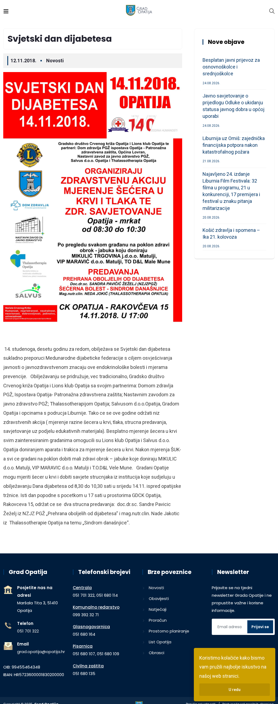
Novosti (55, 60)
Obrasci (156, 653)
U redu (235, 689)
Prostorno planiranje (169, 631)
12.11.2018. (23, 60)
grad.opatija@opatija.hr (41, 651)
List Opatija (160, 642)
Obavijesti (159, 598)
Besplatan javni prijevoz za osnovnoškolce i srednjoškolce (231, 66)
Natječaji (157, 609)
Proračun (158, 620)
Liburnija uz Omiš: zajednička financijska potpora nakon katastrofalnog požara (234, 145)
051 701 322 (28, 631)
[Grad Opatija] (139, 11)
